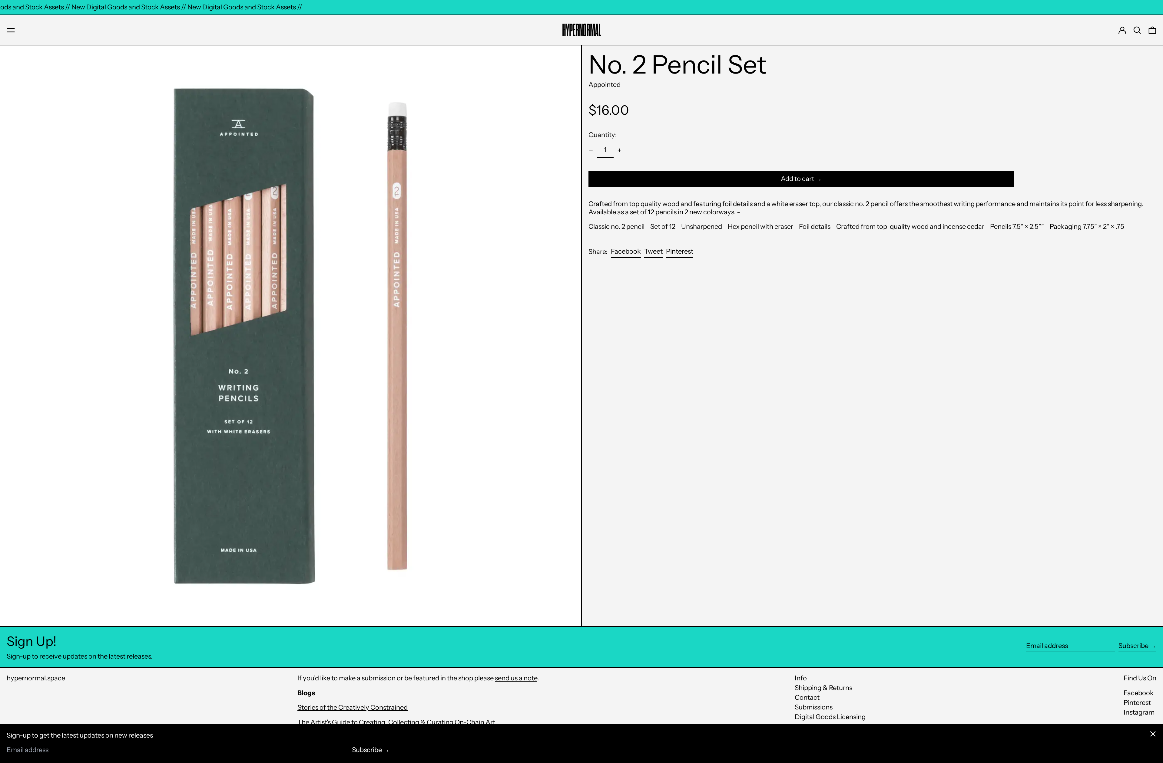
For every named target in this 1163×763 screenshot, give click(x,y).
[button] (1137, 30)
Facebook (1139, 693)
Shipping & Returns (823, 688)
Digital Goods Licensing (830, 717)
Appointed (604, 85)
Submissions (814, 707)
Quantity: (602, 135)
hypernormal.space (36, 678)
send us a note (516, 678)
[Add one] (619, 150)
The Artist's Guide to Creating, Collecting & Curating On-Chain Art (396, 722)
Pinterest (1137, 703)
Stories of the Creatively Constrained (352, 707)
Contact (807, 697)
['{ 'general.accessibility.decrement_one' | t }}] (591, 150)
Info (801, 678)
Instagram (1139, 712)
